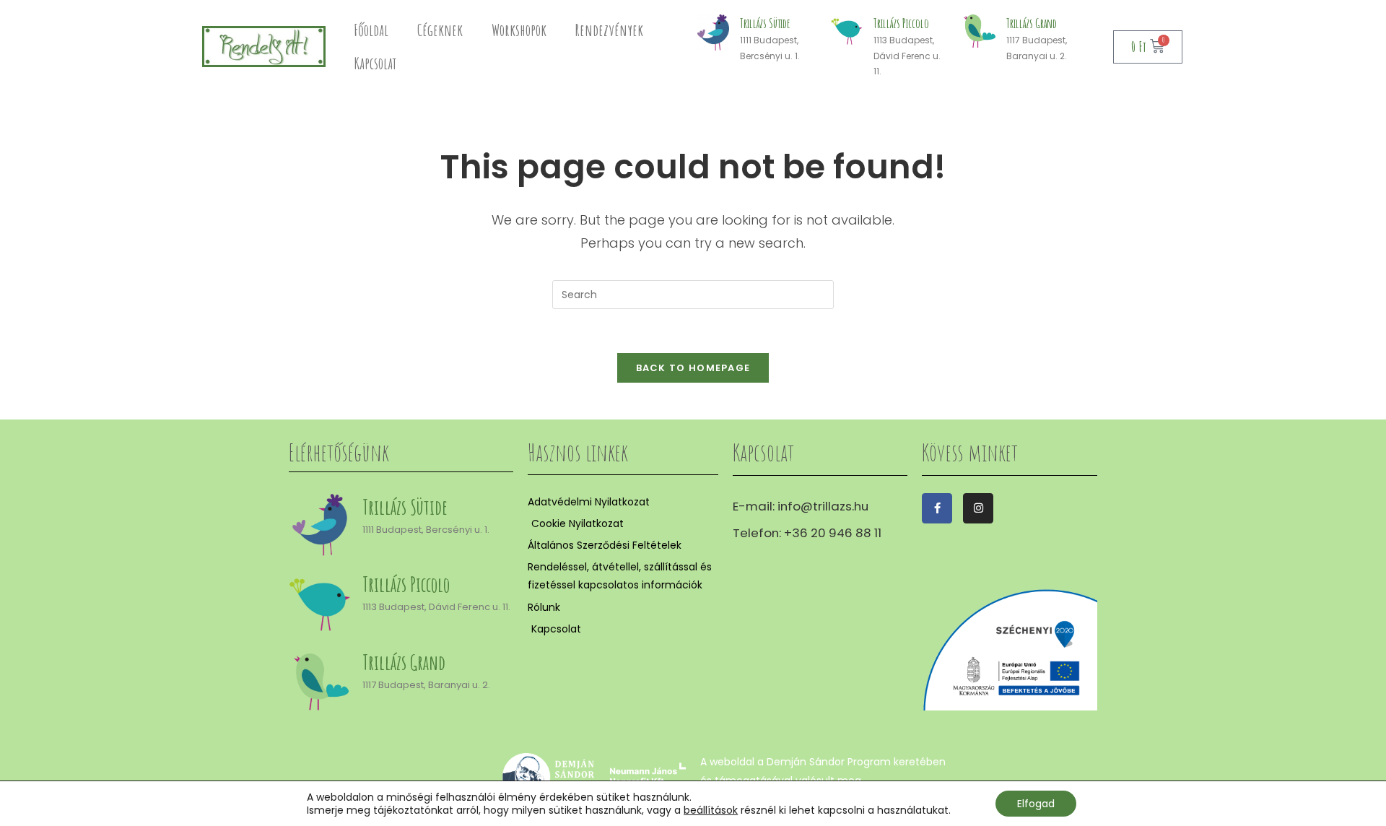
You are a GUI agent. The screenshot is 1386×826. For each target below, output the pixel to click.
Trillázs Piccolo (901, 23)
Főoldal (371, 30)
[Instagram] (978, 508)
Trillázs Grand (1031, 23)
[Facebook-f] (937, 508)
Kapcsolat (375, 63)
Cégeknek (440, 30)
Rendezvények (609, 30)
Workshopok (519, 30)
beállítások (711, 810)
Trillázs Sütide (765, 23)
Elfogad (1036, 803)
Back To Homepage (693, 368)
